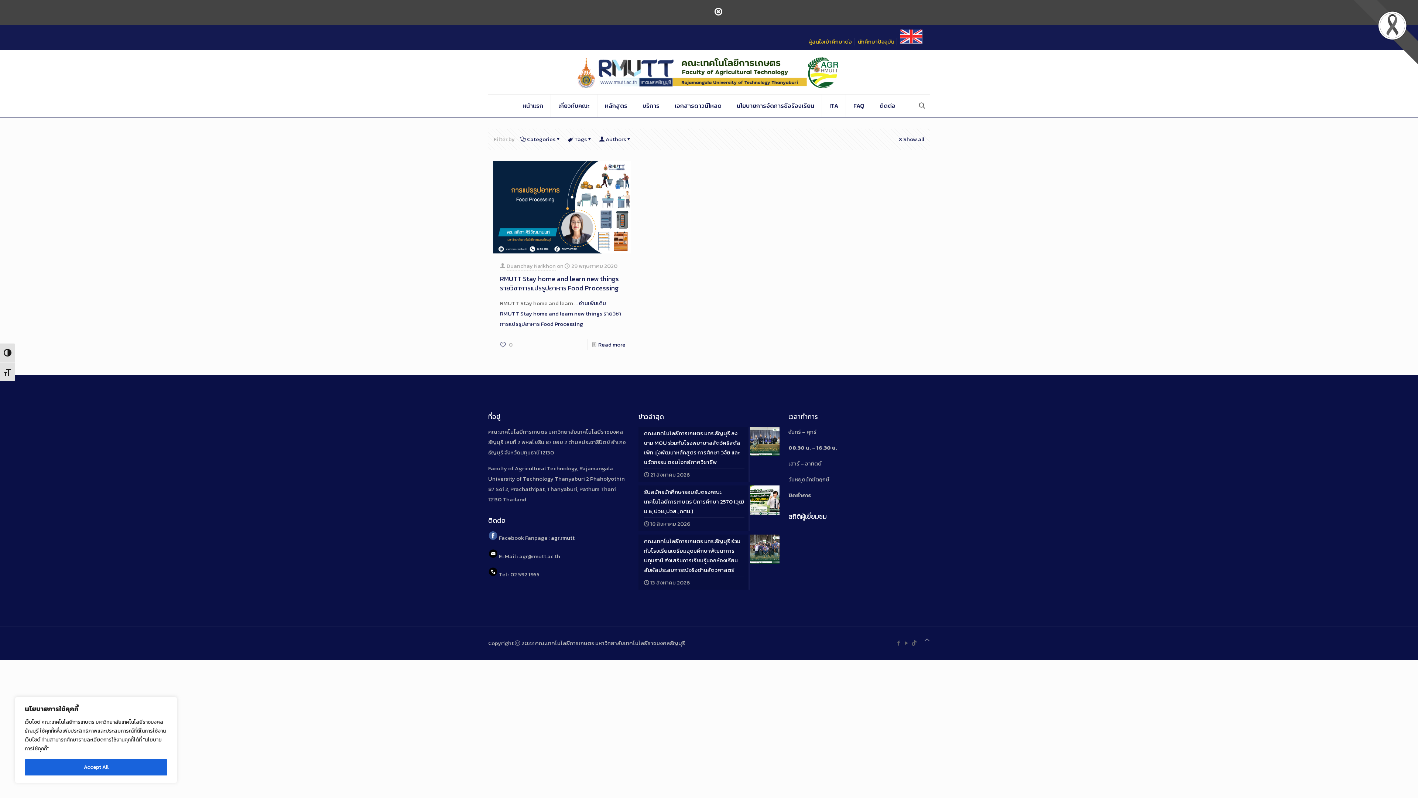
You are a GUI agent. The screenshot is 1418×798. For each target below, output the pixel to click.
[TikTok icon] (914, 643)
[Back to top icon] (927, 640)
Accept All (96, 767)
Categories (541, 139)
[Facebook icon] (898, 643)
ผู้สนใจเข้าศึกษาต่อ (830, 41)
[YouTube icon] (906, 643)
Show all (913, 139)
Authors (616, 139)
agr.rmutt (563, 538)
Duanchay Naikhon (531, 266)
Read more (612, 344)
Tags (580, 139)
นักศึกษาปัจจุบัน (876, 41)
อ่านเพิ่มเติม (560, 313)
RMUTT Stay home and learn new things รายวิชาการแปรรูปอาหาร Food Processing (559, 283)
